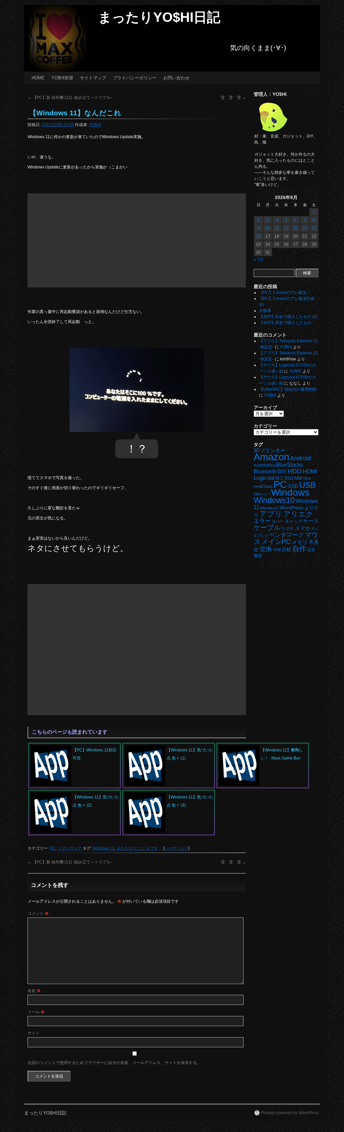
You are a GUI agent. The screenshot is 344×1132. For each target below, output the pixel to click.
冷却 (277, 549)
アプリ (271, 514)
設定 (311, 549)
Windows (290, 492)
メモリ (300, 542)
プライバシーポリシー (135, 77)
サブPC (288, 528)
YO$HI (95, 124)
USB (307, 485)
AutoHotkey (264, 465)
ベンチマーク (286, 535)
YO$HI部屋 (62, 77)
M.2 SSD (284, 478)
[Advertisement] (137, 240)
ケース (310, 521)
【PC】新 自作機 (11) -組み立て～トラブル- (70, 97)
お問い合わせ (176, 77)
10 (267, 228)
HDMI (310, 471)
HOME (38, 77)
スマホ (302, 528)
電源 (258, 555)
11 (277, 228)
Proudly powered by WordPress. (290, 1112)
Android (300, 458)
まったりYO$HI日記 (159, 17)
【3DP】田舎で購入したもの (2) (288, 316)
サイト (34, 1033)
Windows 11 (104, 848)
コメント (38, 913)
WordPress (291, 507)
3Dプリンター (269, 450)
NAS (307, 478)
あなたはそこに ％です (137, 848)
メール (36, 1012)
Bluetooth (265, 471)
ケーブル (267, 527)
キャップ (293, 521)
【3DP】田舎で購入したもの (285, 322)
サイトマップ (93, 77)
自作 (299, 548)
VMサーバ (262, 494)
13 (295, 228)
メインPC (276, 541)
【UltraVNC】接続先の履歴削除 (288, 389)
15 (314, 228)
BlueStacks (289, 465)
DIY (282, 471)
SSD (293, 486)
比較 (286, 549)
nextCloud (263, 486)
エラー (262, 521)
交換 (266, 549)
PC (52, 848)
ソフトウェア (69, 848)
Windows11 (269, 508)
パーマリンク (176, 848)
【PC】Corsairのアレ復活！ (284, 292)
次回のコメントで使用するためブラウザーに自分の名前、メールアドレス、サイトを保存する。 (114, 1062)
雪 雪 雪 (233, 97)
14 (304, 228)
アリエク (298, 514)
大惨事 (265, 310)
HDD (295, 471)
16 (258, 236)
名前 (34, 990)
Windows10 (274, 500)
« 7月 (258, 259)
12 (286, 228)
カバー (278, 521)
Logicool (264, 478)
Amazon (271, 457)
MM (298, 478)
